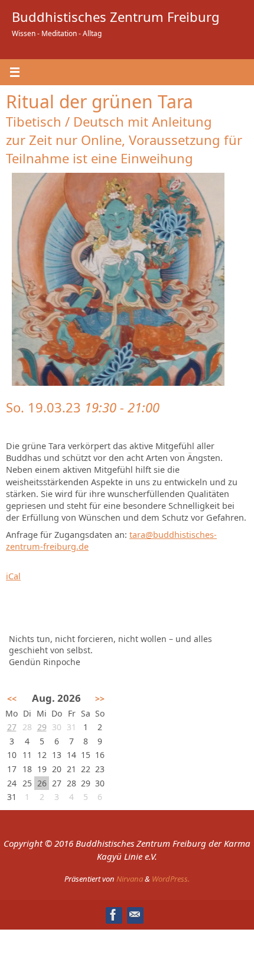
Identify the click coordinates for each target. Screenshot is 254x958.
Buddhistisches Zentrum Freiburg (116, 16)
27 (12, 727)
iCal (13, 576)
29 (42, 727)
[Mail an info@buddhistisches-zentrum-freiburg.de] (134, 914)
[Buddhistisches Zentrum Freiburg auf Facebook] (113, 914)
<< (12, 698)
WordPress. (171, 878)
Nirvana (129, 878)
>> (100, 698)
